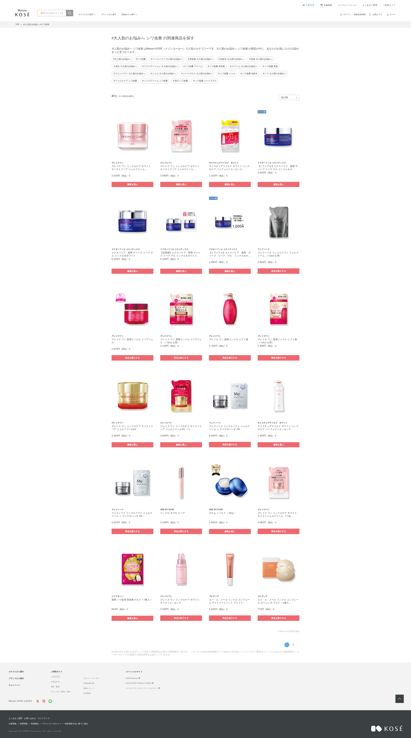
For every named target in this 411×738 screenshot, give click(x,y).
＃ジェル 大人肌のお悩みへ (163, 73)
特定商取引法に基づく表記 (76, 724)
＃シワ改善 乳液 (270, 66)
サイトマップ (43, 718)
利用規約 (35, 724)
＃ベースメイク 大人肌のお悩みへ (167, 59)
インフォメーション (347, 5)
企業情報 (310, 5)
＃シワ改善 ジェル (226, 73)
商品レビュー (88, 688)
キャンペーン (14, 685)
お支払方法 (55, 682)
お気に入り (377, 14)
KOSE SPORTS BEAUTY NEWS (138, 683)
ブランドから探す (109, 14)
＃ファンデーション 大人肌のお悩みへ (160, 66)
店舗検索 (328, 5)
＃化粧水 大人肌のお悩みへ (231, 59)
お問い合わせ (30, 718)
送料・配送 (55, 687)
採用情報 (23, 724)
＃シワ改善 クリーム (192, 66)
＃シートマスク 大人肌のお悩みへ (197, 73)
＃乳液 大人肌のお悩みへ (260, 59)
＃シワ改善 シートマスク (204, 81)
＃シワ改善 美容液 (216, 66)
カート (393, 14)
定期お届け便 (88, 683)
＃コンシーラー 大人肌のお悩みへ (129, 73)
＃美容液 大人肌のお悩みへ (200, 59)
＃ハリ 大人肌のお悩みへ (274, 73)
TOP (17, 24)
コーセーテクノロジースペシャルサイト (142, 688)
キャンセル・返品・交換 (60, 692)
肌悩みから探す (128, 14)
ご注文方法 (55, 677)
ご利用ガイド (389, 5)
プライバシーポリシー (51, 724)
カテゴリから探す (86, 14)
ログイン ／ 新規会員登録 (354, 14)
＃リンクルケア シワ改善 (125, 81)
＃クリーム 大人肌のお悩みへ (244, 66)
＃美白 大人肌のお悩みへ (125, 66)
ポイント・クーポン (91, 678)
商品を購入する (278, 271)
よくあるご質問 (369, 5)
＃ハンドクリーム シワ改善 (155, 81)
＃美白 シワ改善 (180, 81)
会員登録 (87, 693)
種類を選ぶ (132, 184)
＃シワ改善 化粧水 (249, 73)
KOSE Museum (132, 678)
